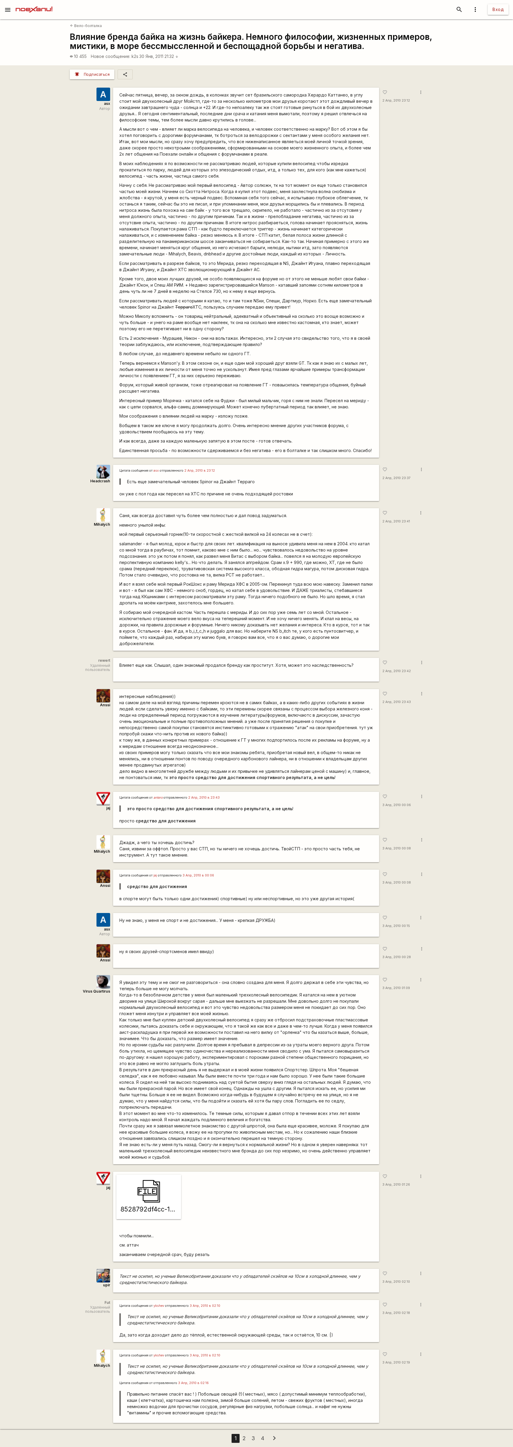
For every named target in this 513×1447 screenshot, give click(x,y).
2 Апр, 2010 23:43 (396, 702)
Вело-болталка (86, 25)
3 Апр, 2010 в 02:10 (205, 1306)
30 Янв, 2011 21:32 (158, 56)
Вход (498, 9)
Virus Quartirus (96, 991)
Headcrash (100, 481)
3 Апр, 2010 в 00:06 (198, 875)
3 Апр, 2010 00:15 (396, 926)
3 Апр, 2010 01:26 (396, 1185)
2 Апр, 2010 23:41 (396, 521)
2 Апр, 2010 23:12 (396, 100)
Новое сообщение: (110, 56)
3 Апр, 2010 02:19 (396, 1362)
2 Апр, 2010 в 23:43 (204, 798)
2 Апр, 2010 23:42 (396, 671)
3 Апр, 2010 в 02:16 (193, 1383)
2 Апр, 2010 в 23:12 (199, 471)
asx (107, 103)
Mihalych (102, 524)
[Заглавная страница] (34, 4)
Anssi (105, 705)
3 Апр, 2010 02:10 (396, 1282)
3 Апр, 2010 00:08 (396, 848)
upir (106, 1285)
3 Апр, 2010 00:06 (396, 805)
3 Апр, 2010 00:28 (396, 957)
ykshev (158, 1306)
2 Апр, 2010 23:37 (396, 478)
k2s (135, 56)
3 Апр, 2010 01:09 (396, 988)
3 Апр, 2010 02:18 (396, 1313)
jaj (108, 808)
